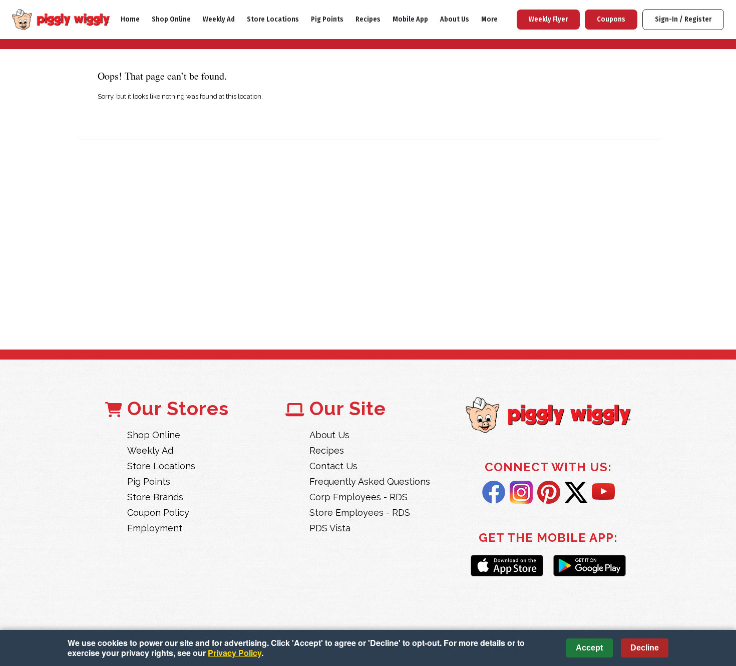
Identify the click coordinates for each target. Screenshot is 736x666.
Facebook (493, 492)
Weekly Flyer (548, 19)
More (489, 19)
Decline (644, 647)
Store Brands (155, 497)
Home (130, 19)
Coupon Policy (158, 512)
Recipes (368, 19)
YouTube (603, 492)
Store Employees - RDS (359, 512)
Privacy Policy (234, 652)
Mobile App (410, 19)
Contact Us (333, 466)
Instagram (521, 492)
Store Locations (273, 19)
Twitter (576, 492)
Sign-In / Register (683, 19)
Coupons (611, 19)
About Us (454, 19)
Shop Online (171, 19)
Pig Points (327, 19)
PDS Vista (329, 528)
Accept (589, 647)
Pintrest (548, 492)
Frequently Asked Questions (369, 481)
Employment (154, 528)
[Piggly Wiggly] (548, 416)
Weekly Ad (219, 19)
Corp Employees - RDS (358, 497)
